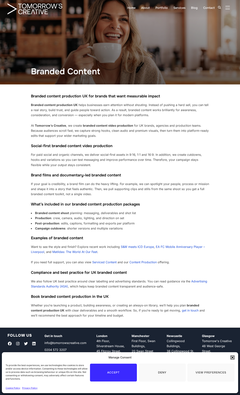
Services (179, 8)
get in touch (190, 310)
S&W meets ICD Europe (137, 247)
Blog (194, 8)
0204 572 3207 (55, 350)
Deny (162, 372)
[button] (232, 357)
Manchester (140, 336)
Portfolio (161, 8)
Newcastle (174, 336)
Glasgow (208, 336)
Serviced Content (104, 262)
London (101, 336)
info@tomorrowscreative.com (65, 343)
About (145, 8)
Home (131, 8)
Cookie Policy (13, 388)
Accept (113, 372)
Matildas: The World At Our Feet (74, 252)
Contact (209, 8)
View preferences (211, 372)
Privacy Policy (30, 388)
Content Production (143, 262)
